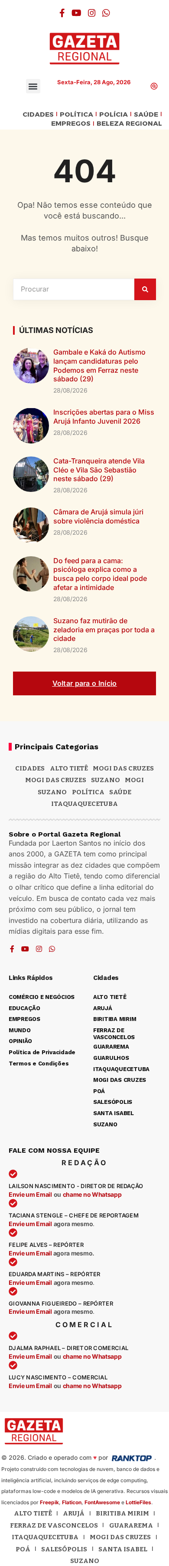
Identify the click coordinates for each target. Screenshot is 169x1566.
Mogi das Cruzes (55, 780)
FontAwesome (102, 1502)
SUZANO (52, 792)
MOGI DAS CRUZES (123, 768)
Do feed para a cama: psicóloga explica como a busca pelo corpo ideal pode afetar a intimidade (100, 574)
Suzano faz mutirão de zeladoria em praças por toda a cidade (104, 629)
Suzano (105, 780)
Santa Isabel (122, 1549)
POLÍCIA (113, 114)
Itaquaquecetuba (45, 1537)
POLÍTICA (76, 114)
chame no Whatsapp (92, 1194)
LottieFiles (138, 1502)
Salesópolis (64, 1549)
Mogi (134, 780)
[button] (33, 86)
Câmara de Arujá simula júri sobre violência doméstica (98, 516)
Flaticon (71, 1502)
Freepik (49, 1502)
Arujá (73, 1513)
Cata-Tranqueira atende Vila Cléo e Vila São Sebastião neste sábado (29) (99, 469)
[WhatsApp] (106, 13)
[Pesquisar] (145, 289)
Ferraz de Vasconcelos (54, 1525)
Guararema (131, 1525)
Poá (23, 1549)
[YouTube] (76, 13)
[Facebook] (62, 13)
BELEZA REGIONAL (129, 123)
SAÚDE (146, 114)
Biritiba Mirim (122, 1513)
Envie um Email (30, 1194)
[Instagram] (92, 13)
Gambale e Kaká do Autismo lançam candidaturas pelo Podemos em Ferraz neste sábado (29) (99, 365)
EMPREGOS (71, 123)
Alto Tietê (69, 768)
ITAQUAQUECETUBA (84, 804)
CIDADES (38, 114)
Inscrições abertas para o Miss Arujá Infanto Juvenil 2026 (103, 416)
